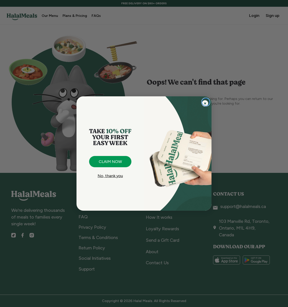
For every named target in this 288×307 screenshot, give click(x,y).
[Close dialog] (206, 102)
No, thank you (110, 175)
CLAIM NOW (110, 161)
